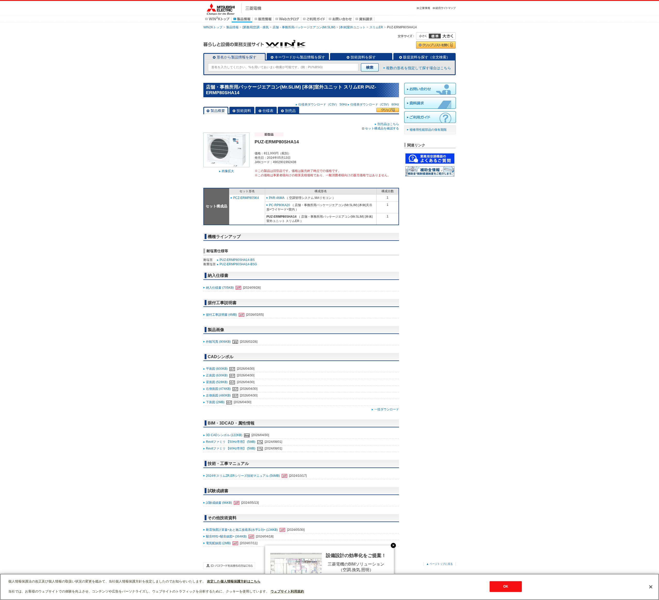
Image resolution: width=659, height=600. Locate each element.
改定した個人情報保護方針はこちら (234, 581)
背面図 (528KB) (217, 382)
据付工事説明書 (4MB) (222, 314)
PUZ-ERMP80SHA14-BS (237, 260)
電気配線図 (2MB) (218, 543)
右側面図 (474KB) (218, 389)
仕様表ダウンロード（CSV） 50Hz (322, 104)
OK (505, 586)
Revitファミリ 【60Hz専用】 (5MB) (231, 448)
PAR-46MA (276, 198)
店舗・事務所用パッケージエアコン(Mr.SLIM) (304, 27)
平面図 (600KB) (217, 368)
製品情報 (232, 27)
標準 (435, 36)
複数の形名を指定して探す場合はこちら (418, 68)
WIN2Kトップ (212, 27)
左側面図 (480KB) (218, 395)
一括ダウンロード (386, 409)
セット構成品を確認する (382, 128)
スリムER (376, 27)
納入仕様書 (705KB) (220, 287)
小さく (425, 36)
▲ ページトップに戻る (439, 563)
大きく (445, 36)
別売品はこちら (388, 124)
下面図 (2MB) (215, 402)
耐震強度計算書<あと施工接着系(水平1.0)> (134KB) (242, 530)
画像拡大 (228, 171)
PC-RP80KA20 (279, 205)
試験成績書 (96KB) (219, 503)
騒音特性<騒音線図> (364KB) (226, 536)
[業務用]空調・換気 (255, 27)
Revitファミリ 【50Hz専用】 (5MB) (231, 442)
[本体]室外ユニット (352, 27)
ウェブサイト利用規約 (287, 591)
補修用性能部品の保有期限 (428, 129)
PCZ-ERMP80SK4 (246, 198)
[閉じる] (650, 587)
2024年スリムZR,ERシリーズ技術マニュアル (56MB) (243, 476)
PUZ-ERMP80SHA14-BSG (238, 264)
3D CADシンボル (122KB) (224, 435)
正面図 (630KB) (217, 375)
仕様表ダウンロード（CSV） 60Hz (374, 104)
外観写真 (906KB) (218, 341)
